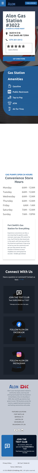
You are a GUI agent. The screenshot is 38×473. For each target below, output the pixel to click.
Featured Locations (19, 411)
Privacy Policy (7, 463)
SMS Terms (18, 467)
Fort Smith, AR (19, 414)
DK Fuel (20, 463)
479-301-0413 (15, 40)
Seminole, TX (19, 417)
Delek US (26, 463)
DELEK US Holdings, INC (15, 470)
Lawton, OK (19, 419)
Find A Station (31, 3)
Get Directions (19, 59)
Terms (12, 467)
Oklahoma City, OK (19, 424)
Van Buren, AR (19, 422)
